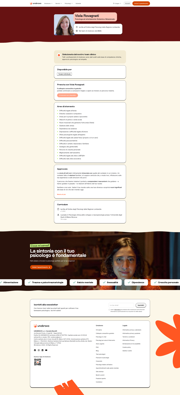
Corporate (99, 361)
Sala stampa (100, 371)
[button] (48, 3)
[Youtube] (46, 350)
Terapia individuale (64, 74)
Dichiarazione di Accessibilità (131, 344)
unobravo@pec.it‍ (56, 337)
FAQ (97, 347)
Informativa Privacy (128, 340)
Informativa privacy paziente (131, 333)
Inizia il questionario (141, 3)
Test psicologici (100, 354)
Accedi (127, 3)
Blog (97, 350)
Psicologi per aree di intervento (105, 340)
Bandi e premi (100, 375)
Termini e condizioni (129, 337)
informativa (117, 309)
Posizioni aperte (101, 378)
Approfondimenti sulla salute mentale (107, 368)
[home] (35, 3)
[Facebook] (35, 350)
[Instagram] (39, 350)
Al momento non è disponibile (67, 95)
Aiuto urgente (100, 344)
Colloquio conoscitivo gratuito (105, 333)
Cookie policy (127, 347)
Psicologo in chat (101, 337)
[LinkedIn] (42, 350)
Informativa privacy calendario (132, 330)
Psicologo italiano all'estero (104, 364)
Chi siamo (99, 330)
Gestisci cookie (127, 350)
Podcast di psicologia (102, 357)
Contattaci (99, 382)
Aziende (78, 3)
